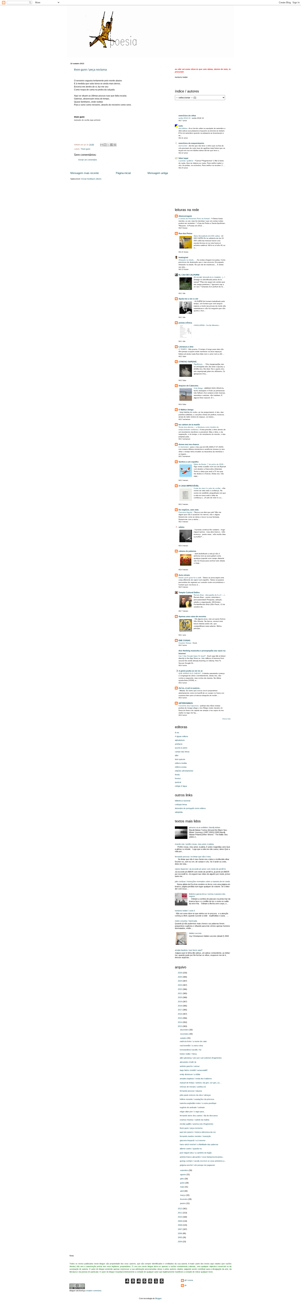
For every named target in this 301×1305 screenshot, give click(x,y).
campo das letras (182, 752)
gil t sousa (188, 1280)
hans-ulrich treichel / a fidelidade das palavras (199, 1144)
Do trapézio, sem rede (189, 510)
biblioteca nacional (182, 801)
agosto (183, 1174)
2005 (180, 1237)
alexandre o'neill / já (188, 1062)
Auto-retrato (184, 575)
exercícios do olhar (187, 116)
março (183, 1195)
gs (185, 1285)
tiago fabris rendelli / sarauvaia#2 (193, 1070)
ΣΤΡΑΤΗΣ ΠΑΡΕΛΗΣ (188, 362)
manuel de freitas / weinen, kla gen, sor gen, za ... (201, 1083)
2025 (180, 977)
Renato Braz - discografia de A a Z (208, 595)
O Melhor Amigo (186, 410)
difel (176, 755)
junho (182, 1183)
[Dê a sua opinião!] (105, 145)
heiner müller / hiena (188, 1054)
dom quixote (180, 759)
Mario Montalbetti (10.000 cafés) (207, 236)
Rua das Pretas (185, 233)
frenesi (178, 778)
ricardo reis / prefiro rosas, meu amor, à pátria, (194, 844)
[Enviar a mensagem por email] (101, 145)
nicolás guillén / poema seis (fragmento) (196, 1124)
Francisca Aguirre (186, 512)
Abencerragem (185, 216)
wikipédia (179, 812)
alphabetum (180, 740)
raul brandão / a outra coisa (191, 1045)
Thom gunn (85, 149)
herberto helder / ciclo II (185, 911)
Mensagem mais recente (84, 173)
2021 (180, 993)
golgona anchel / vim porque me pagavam (197, 1165)
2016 (180, 1014)
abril (182, 1191)
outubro (183, 1038)
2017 (180, 1010)
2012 (180, 1209)
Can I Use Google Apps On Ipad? (192, 656)
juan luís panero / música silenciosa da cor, (198, 1132)
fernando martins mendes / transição (195, 1136)
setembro (184, 1170)
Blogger (158, 1298)
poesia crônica (185, 323)
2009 (180, 1221)
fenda (177, 775)
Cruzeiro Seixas (185, 643)
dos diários (183, 128)
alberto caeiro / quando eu (191, 1149)
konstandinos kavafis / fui (190, 1050)
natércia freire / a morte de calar (193, 1041)
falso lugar (183, 158)
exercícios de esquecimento (191, 143)
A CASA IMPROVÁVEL (189, 486)
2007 (180, 1229)
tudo (181, 126)
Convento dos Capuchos (189, 706)
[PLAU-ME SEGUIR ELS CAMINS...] (208, 277)
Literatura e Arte (186, 347)
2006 (180, 1233)
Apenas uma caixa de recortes (192, 616)
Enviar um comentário (87, 160)
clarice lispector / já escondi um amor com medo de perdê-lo (200, 869)
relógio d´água (181, 786)
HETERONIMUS (186, 703)
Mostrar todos (226, 719)
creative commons (93, 1291)
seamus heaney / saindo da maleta (194, 1120)
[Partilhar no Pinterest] (115, 145)
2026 (180, 973)
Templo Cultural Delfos (189, 592)
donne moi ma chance (189, 444)
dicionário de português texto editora (190, 808)
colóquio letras (181, 804)
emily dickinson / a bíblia (190, 1074)
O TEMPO (183, 349)
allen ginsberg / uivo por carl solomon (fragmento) (201, 1058)
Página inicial (123, 173)
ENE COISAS (184, 640)
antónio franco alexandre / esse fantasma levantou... (202, 1157)
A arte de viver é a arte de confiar (207, 488)
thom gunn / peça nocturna (90, 69)
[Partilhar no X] (108, 145)
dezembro (184, 1030)
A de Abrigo (198, 388)
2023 (180, 985)
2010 (180, 1217)
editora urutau (181, 767)
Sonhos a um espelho (189, 462)
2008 (180, 1225)
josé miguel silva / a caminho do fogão (196, 1153)
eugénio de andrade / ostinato (192, 1107)
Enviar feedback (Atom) (91, 179)
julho (182, 1179)
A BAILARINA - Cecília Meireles (206, 325)
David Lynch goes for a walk (190, 578)
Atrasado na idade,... (187, 260)
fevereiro (184, 1199)
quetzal (178, 782)
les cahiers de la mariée (189, 425)
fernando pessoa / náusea (191, 1091)
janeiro (183, 1203)
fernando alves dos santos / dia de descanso (199, 1116)
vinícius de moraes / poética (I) (193, 1087)
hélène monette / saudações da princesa (197, 1099)
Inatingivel (183, 257)
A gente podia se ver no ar (191, 671)
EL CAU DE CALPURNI (189, 275)
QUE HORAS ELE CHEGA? (190, 673)
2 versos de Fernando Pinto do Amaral (194, 218)
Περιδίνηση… (199, 364)
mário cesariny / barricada (186, 921)
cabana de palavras (187, 551)
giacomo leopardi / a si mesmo (192, 1140)
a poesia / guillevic (186, 161)
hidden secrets (195, 933)
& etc (177, 732)
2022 (180, 989)
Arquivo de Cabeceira (188, 386)
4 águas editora (181, 736)
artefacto (178, 744)
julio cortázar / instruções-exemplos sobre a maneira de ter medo (202, 881)
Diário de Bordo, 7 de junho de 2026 (209, 464)
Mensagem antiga (158, 173)
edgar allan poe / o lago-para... (192, 1112)
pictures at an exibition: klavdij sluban (204, 827)
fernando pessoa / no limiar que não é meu (193, 857)
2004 (180, 1242)
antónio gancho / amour (190, 1066)
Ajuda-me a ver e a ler (188, 299)
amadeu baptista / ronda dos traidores (196, 1079)
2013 (180, 1026)
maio (182, 1187)
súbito (181, 527)
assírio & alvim (181, 748)
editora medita (181, 763)
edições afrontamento (184, 771)
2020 (180, 997)
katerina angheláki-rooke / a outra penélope (198, 1103)
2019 (180, 1002)
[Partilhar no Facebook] (111, 145)
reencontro (183, 146)
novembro (184, 1034)
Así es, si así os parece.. (189, 688)
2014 (180, 1022)
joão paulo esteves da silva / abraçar (195, 1095)
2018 (180, 1006)
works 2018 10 (185, 118)
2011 (180, 1213)
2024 (180, 981)
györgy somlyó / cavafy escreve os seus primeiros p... (203, 1161)
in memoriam (184, 447)
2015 (180, 1018)
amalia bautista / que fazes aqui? (188, 950)
